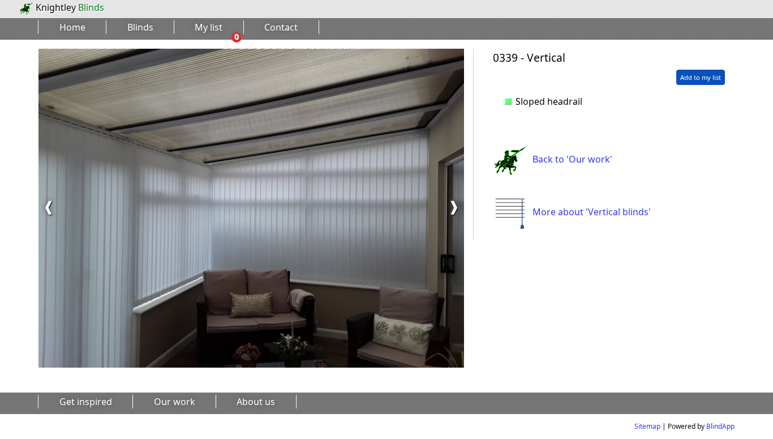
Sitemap (647, 426)
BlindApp (720, 426)
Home (72, 27)
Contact (281, 27)
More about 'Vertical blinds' (591, 212)
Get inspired (85, 401)
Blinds (140, 27)
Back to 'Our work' (572, 159)
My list (208, 27)
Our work (174, 401)
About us (256, 401)
